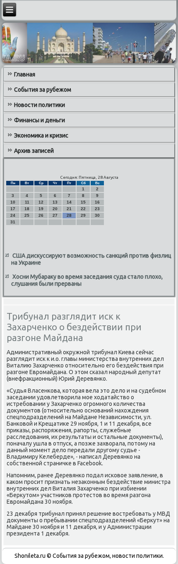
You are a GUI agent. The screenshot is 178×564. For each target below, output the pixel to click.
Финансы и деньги (39, 120)
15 (83, 202)
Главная (24, 74)
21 (69, 208)
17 (12, 208)
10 (12, 202)
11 (27, 202)
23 (97, 208)
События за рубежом (42, 89)
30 (97, 215)
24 (12, 215)
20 (55, 208)
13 (55, 202)
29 (83, 215)
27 (55, 215)
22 (83, 208)
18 (26, 208)
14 (69, 202)
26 (40, 215)
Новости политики (39, 105)
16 (97, 202)
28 (69, 215)
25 (26, 215)
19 (40, 208)
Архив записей (34, 150)
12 (40, 202)
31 (12, 222)
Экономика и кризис (41, 135)
